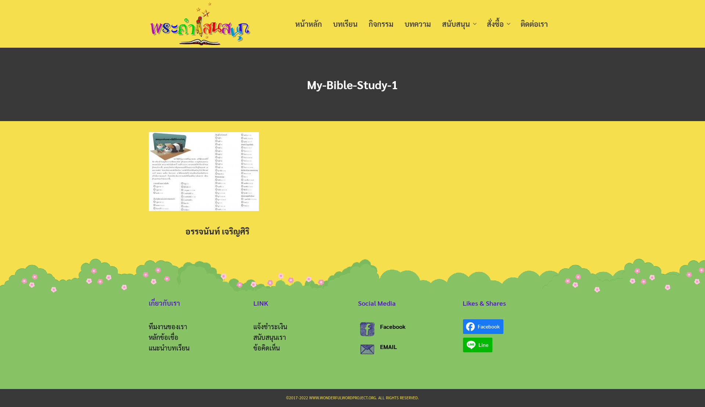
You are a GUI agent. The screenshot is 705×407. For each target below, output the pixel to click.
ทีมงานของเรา (168, 326)
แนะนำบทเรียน (169, 348)
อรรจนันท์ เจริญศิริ (217, 231)
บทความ (418, 24)
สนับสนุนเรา (269, 337)
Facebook (393, 326)
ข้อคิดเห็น (266, 348)
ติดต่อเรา (534, 24)
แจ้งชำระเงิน (270, 326)
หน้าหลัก (308, 24)
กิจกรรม (381, 24)
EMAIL (388, 346)
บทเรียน (345, 24)
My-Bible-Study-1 (352, 84)
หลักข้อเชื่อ (163, 337)
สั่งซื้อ (495, 24)
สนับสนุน (456, 24)
